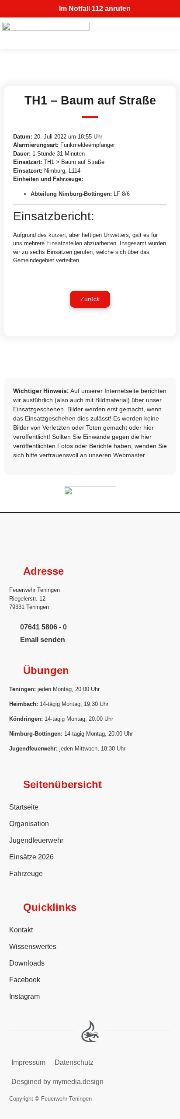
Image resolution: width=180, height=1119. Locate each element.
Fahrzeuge (26, 873)
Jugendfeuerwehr (36, 840)
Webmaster (129, 455)
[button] (90, 299)
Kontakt (21, 930)
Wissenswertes (32, 946)
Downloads (27, 963)
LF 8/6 (122, 194)
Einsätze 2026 (31, 857)
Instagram (24, 996)
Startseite (23, 807)
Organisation (29, 823)
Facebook (24, 979)
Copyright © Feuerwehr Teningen (50, 1098)
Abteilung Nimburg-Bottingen (70, 194)
